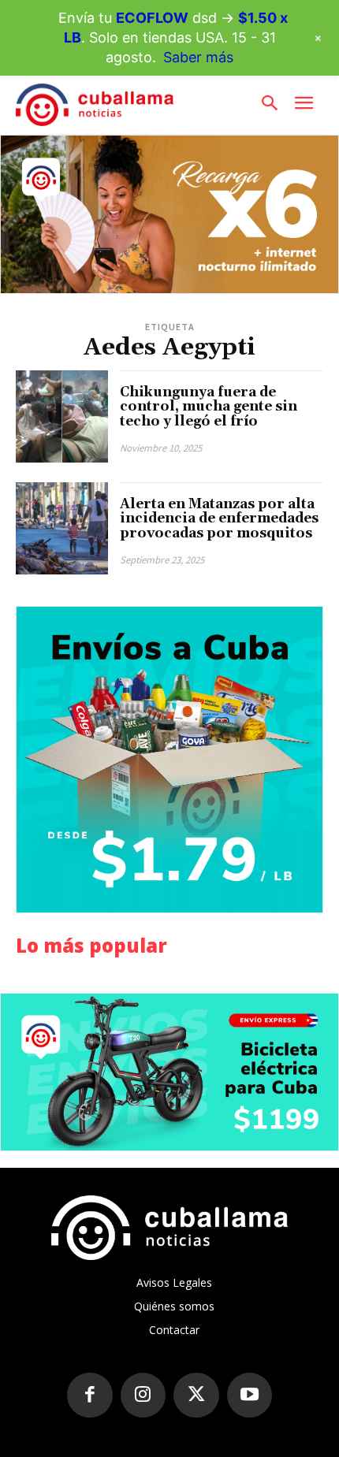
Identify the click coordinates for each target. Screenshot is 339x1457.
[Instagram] (143, 1395)
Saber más (198, 57)
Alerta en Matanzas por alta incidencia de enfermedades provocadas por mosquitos (219, 519)
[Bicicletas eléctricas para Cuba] (169, 1072)
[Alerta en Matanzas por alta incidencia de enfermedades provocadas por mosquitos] (62, 528)
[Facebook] (90, 1395)
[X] (196, 1395)
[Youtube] (250, 1395)
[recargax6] (169, 214)
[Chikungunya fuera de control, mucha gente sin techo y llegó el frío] (62, 416)
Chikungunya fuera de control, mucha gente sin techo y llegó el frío (208, 407)
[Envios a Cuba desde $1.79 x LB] (169, 759)
